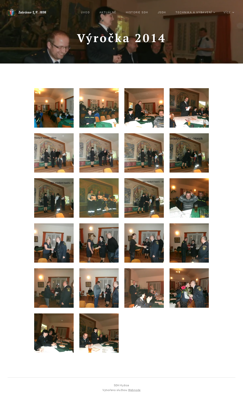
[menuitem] (87, 12)
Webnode (134, 390)
